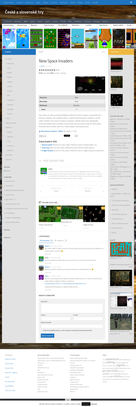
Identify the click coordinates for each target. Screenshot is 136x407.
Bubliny (21, 190)
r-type (111, 374)
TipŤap (112, 145)
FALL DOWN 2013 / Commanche (120, 171)
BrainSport (113, 129)
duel (122, 362)
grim (7, 199)
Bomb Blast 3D (66, 222)
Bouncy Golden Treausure (118, 138)
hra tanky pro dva (75, 372)
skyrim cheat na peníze (77, 375)
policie (129, 368)
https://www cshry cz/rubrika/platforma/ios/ (52, 360)
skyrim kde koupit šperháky (78, 358)
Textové (105, 21)
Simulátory (77, 21)
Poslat (87, 2)
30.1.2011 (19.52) (55, 258)
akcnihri (72, 363)
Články (38, 2)
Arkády (32, 21)
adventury (41, 363)
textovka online (110, 379)
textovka (104, 379)
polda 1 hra (41, 377)
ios (127, 362)
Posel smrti (114, 287)
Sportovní (87, 21)
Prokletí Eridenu (16, 218)
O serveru (19, 2)
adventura (112, 359)
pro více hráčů (121, 371)
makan (47, 276)
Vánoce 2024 (9, 368)
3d (105, 359)
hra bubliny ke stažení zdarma (79, 387)
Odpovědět (48, 254)
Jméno (43, 315)
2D (103, 360)
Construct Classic (116, 308)
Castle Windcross (115, 136)
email (7, 213)
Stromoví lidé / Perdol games (119, 167)
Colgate (8, 218)
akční (120, 359)
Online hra (10, 146)
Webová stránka (46, 322)
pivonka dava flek (43, 379)
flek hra (72, 391)
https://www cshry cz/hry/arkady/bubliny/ (51, 358)
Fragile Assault (48, 150)
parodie (108, 368)
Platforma (9, 127)
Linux (9, 141)
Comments (47, 240)
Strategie (96, 21)
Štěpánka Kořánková (12, 190)
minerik (126, 365)
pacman (104, 368)
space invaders (54, 161)
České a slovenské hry (24, 12)
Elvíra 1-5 (12, 199)
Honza (8, 186)
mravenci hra (42, 382)
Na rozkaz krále (10, 381)
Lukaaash (9, 208)
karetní (104, 365)
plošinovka (118, 368)
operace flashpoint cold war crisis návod (82, 360)
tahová (128, 376)
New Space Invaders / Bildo (52, 131)
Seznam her (29, 2)
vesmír (116, 379)
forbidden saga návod (77, 370)
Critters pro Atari (10, 390)
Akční (25, 21)
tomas (8, 181)
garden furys (74, 389)
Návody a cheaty (11, 123)
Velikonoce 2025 (10, 359)
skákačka (118, 374)
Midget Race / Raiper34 (117, 176)
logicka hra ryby (75, 379)
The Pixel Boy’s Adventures (120, 200)
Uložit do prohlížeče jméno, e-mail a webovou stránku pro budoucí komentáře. (67, 330)
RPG (69, 21)
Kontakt (95, 2)
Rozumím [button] (86, 404)
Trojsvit (7, 377)
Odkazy (80, 2)
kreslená (114, 365)
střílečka (62, 161)
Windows (10, 150)
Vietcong (45, 147)
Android (9, 132)
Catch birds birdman (116, 157)
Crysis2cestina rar (75, 365)
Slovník (72, 2)
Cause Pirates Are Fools (20, 208)
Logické (47, 21)
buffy (43, 66)
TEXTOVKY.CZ (9, 355)
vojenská (120, 379)
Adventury (17, 21)
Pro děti (63, 21)
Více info (94, 404)
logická (121, 365)
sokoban (123, 374)
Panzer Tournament (46, 225)
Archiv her (8, 21)
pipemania (112, 368)
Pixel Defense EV (115, 143)
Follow (44, 136)
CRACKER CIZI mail (43, 368)
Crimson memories (116, 148)
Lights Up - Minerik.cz (116, 119)
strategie (110, 376)
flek (39, 370)
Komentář (44, 301)
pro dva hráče (110, 371)
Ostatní (55, 21)
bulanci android (42, 387)
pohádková (124, 368)
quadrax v (73, 377)
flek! (39, 389)
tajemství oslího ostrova (45, 375)
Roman (8, 195)
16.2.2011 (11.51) (55, 276)
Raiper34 (47, 246)
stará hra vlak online (76, 384)
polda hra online (42, 391)
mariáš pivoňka (42, 384)
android (125, 359)
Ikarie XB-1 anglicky (11, 372)
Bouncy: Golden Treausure (120, 223)
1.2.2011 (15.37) (56, 267)
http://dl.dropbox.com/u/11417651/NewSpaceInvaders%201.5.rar (65, 283)
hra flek (40, 365)
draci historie (117, 362)
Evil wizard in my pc (116, 124)
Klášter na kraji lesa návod (119, 264)
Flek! (11, 186)
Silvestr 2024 (9, 363)
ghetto (124, 362)
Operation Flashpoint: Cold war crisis (119, 332)
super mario (124, 376)
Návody (45, 2)
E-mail (75, 315)
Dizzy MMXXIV (9, 386)
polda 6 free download (77, 368)
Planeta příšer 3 (48, 144)
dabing (110, 362)
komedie (110, 365)
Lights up (115, 189)
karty (107, 365)
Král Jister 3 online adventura (121, 205)
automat (46, 161)
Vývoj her (54, 2)
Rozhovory (63, 2)
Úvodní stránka (8, 2)
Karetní (40, 21)
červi (124, 379)
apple (129, 360)
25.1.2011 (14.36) (57, 246)
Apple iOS (10, 137)
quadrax (106, 373)
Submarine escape (116, 162)
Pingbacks (61, 240)
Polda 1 (13, 181)
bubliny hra (41, 372)
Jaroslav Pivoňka (11, 204)
